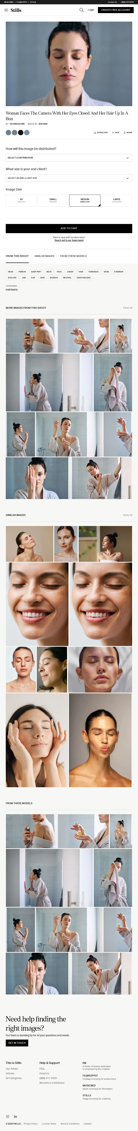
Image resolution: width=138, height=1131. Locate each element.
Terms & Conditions (69, 1124)
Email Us (44, 1073)
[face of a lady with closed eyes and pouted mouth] (100, 740)
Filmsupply (22, 2)
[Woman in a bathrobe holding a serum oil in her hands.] (121, 336)
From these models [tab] (73, 256)
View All (127, 308)
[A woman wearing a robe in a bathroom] (20, 434)
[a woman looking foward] (21, 670)
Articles (10, 1073)
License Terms (49, 1124)
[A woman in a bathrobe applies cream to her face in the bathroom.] (49, 382)
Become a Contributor (52, 1083)
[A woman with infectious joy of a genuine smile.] (37, 604)
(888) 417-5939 (127, 2)
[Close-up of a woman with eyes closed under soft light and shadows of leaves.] (100, 670)
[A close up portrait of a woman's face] (101, 604)
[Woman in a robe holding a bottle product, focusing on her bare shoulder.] (31, 336)
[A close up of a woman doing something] (52, 670)
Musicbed (8, 2)
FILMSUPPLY (90, 1076)
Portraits (12, 290)
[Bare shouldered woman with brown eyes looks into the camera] (66, 544)
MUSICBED (89, 1085)
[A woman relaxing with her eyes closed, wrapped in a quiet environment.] (105, 544)
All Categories (14, 1078)
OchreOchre (17, 124)
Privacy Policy (31, 1124)
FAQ (42, 1069)
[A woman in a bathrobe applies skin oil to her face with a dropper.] (69, 434)
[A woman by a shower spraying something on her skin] (100, 478)
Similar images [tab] (44, 256)
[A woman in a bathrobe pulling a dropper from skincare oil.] (83, 336)
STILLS (87, 1095)
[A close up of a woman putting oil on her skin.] (118, 434)
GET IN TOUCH (17, 1043)
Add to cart (69, 228)
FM (84, 1063)
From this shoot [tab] (17, 256)
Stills (33, 2)
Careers (87, 1124)
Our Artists (12, 1069)
